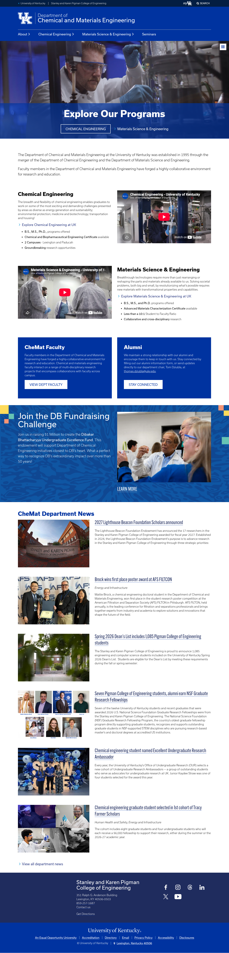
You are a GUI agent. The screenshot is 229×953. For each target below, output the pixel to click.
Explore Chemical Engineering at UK (49, 225)
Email (125, 937)
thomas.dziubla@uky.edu (140, 371)
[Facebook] (166, 888)
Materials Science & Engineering (106, 34)
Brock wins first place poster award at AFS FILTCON (133, 579)
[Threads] (190, 888)
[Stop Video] (223, 47)
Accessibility (166, 937)
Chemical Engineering (54, 34)
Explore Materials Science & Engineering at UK (156, 296)
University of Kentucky (33, 3)
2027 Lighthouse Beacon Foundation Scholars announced (139, 522)
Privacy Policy (143, 937)
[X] (166, 897)
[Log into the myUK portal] (187, 3)
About (22, 34)
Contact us (83, 907)
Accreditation (90, 937)
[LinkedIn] (202, 888)
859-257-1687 (85, 903)
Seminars (149, 34)
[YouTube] (178, 897)
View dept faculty (46, 385)
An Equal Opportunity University (56, 937)
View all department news (42, 864)
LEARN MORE (127, 489)
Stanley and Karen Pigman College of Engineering (78, 3)
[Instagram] (178, 888)
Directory (111, 937)
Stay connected (143, 385)
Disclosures (186, 937)
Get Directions (85, 913)
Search (205, 3)
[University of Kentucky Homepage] (114, 931)
